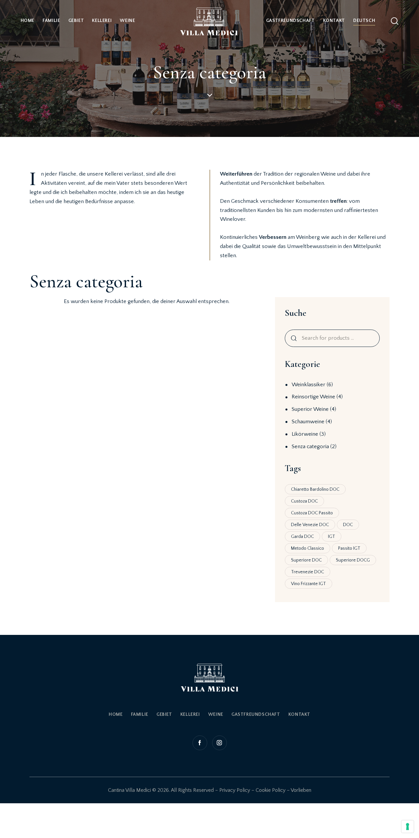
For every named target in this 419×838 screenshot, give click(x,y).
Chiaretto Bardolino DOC (315, 489)
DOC (348, 524)
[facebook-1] (200, 742)
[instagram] (218, 742)
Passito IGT (349, 548)
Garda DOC (302, 536)
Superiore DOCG (353, 560)
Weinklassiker (308, 385)
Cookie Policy (270, 790)
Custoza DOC (304, 501)
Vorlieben (301, 790)
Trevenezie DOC (307, 572)
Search (293, 338)
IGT (331, 536)
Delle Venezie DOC (310, 524)
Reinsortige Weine (313, 397)
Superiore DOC (306, 560)
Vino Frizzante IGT (308, 583)
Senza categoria (310, 446)
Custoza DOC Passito (312, 513)
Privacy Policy (234, 790)
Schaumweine (308, 422)
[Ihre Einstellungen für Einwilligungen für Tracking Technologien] (407, 826)
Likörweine (305, 434)
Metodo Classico (307, 548)
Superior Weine (310, 409)
